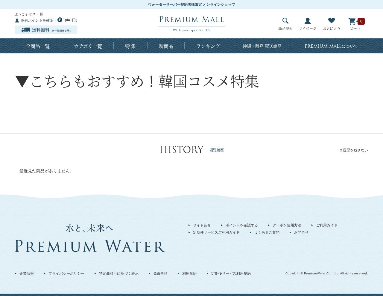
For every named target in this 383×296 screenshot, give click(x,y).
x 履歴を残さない (354, 150)
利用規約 (189, 273)
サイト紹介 (202, 225)
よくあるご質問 (266, 232)
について (331, 46)
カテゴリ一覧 (88, 46)
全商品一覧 (38, 46)
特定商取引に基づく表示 (119, 273)
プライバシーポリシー (66, 273)
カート (355, 28)
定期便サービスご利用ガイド (216, 232)
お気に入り (332, 28)
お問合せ (301, 232)
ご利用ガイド (327, 225)
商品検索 (285, 28)
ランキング (208, 46)
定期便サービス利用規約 (231, 273)
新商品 (166, 46)
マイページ (308, 28)
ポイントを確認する (242, 225)
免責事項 (160, 273)
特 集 (130, 46)
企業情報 (26, 273)
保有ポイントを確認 (37, 20)
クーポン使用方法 (287, 225)
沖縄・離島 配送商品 (262, 46)
